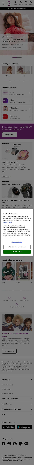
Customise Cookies (17, 242)
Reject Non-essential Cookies (17, 246)
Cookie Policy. (7, 222)
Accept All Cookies (17, 251)
